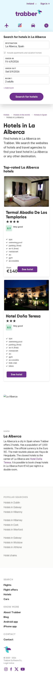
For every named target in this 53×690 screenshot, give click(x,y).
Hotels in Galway (12, 507)
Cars (6, 599)
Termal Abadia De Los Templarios (26, 215)
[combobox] (26, 45)
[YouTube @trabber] (22, 670)
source (7, 431)
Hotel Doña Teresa (23, 316)
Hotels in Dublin (12, 502)
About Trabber (12, 612)
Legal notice (9, 663)
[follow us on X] (16, 670)
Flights (7, 585)
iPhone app (10, 626)
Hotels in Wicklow (13, 542)
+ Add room (9, 88)
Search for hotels (26, 96)
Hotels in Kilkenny (13, 511)
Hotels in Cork (11, 524)
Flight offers (11, 589)
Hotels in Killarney (13, 520)
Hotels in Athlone (13, 547)
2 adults (9, 81)
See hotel (27, 269)
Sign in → (45, 3)
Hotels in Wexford (13, 529)
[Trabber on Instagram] (6, 670)
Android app (11, 621)
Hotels (7, 594)
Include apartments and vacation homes (24, 53)
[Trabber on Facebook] (11, 670)
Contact (8, 639)
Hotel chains (10, 555)
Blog (6, 617)
